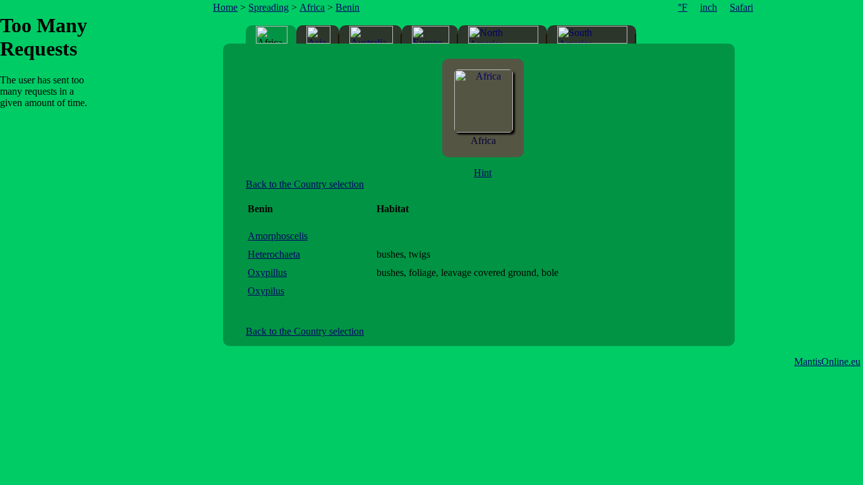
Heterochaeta (274, 254)
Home (225, 7)
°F (682, 7)
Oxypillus (267, 272)
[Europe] (430, 35)
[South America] (592, 35)
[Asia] (318, 35)
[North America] (503, 35)
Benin (347, 7)
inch (708, 7)
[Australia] (371, 35)
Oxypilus (266, 290)
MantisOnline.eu (827, 361)
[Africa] (483, 129)
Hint (483, 172)
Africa (312, 7)
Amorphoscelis (278, 236)
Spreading (268, 7)
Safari (741, 7)
